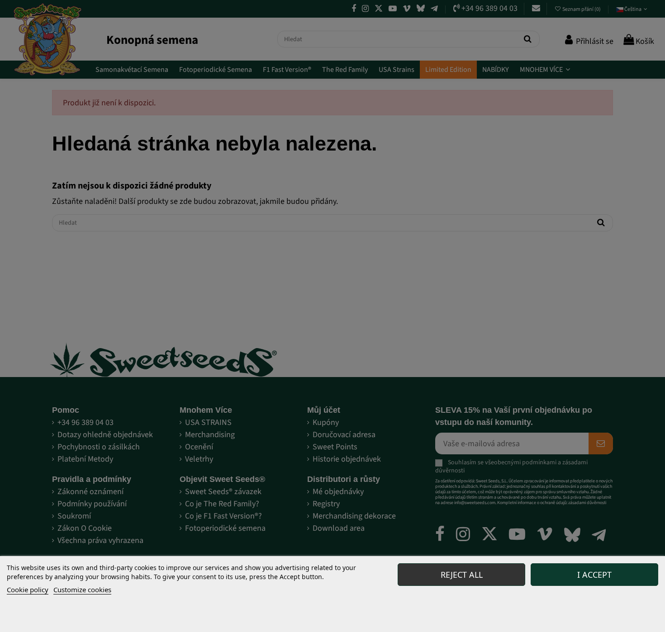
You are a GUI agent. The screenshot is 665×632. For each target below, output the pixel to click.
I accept (594, 574)
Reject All (462, 574)
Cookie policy (27, 589)
